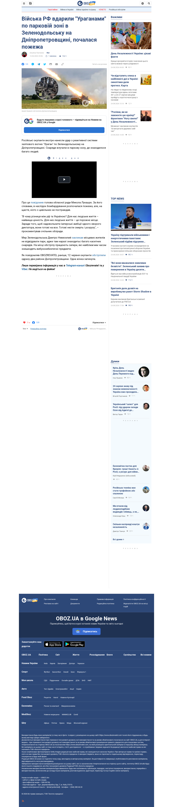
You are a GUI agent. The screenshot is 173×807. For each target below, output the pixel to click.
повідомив (37, 202)
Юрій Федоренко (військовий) (124, 476)
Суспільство (130, 654)
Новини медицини (51, 714)
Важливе (116, 17)
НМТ (90, 680)
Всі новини (146, 654)
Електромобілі (61, 689)
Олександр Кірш (119, 516)
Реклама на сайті (51, 604)
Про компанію (50, 599)
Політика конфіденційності (134, 599)
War (48, 53)
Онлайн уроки (67, 680)
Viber (24, 269)
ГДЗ (45, 680)
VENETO (102, 10)
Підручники (54, 680)
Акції (72, 689)
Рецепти (47, 697)
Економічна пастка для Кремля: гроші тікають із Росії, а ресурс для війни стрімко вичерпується (125, 469)
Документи (75, 604)
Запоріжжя (62, 663)
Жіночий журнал (80, 723)
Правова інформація (105, 599)
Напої (55, 697)
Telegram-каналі (75, 265)
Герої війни (52, 10)
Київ (45, 663)
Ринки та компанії (51, 706)
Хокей (65, 672)
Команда (74, 599)
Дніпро (72, 663)
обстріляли (99, 255)
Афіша (46, 723)
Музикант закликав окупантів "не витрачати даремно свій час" (124, 128)
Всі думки (117, 539)
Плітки (54, 723)
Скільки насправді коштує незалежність (126, 525)
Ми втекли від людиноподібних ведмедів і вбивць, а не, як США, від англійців (125, 509)
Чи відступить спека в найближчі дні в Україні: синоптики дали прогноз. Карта (124, 80)
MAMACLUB (66, 714)
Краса (61, 723)
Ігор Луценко (118, 378)
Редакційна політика (38, 329)
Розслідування (97, 654)
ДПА (77, 680)
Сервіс (78, 689)
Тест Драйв (48, 689)
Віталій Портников (120, 396)
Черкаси (80, 663)
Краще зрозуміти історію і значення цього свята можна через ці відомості (129, 62)
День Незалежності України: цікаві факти (131, 55)
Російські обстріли (117, 10)
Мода (69, 723)
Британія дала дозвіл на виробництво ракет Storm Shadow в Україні (131, 291)
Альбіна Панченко (37, 53)
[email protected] (53, 787)
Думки (115, 361)
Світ (58, 654)
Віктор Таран (118, 414)
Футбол (47, 672)
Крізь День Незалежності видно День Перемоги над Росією (123, 371)
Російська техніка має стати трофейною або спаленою (124, 490)
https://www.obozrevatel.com (110, 735)
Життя (76, 654)
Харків (52, 663)
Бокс (73, 672)
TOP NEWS (117, 198)
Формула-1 (81, 672)
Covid (76, 714)
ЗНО (83, 680)
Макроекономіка (68, 706)
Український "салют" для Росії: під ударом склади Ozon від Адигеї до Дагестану (125, 407)
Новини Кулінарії (67, 697)
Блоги (110, 654)
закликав (77, 237)
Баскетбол (56, 672)
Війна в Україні (66, 10)
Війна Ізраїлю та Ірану (86, 10)
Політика (43, 654)
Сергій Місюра (118, 498)
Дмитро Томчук (119, 531)
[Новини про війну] (82, 329)
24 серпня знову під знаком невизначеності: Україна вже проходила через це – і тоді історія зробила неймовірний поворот (125, 389)
